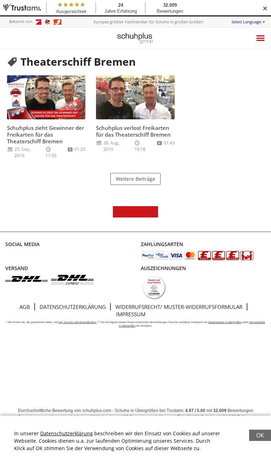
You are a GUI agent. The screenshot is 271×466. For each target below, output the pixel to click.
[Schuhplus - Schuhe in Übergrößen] (135, 38)
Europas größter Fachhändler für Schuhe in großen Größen (148, 21)
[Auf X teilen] (130, 211)
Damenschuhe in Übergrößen (224, 322)
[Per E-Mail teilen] (152, 211)
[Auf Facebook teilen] (118, 211)
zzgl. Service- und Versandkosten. (78, 322)
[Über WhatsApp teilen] (141, 211)
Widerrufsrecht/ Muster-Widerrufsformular (178, 306)
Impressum (130, 314)
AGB (24, 306)
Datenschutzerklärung (73, 306)
